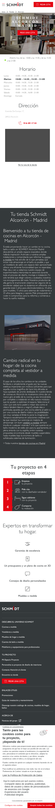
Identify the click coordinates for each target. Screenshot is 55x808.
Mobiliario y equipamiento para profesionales (21, 647)
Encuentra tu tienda (10, 675)
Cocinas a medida (9, 627)
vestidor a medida (31, 422)
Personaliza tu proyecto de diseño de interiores (21, 665)
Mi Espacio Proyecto (10, 660)
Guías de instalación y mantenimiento (17, 700)
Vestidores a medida (10, 632)
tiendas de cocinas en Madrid (32, 443)
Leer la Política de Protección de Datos (22, 775)
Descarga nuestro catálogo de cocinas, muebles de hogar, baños (26, 706)
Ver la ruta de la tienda (27, 165)
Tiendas (11, 12)
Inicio (3, 12)
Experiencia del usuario (17, 792)
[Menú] (3, 4)
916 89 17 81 (30, 123)
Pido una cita (27, 32)
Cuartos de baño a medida (13, 642)
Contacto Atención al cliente (14, 670)
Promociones (7, 695)
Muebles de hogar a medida (13, 637)
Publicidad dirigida (14, 794)
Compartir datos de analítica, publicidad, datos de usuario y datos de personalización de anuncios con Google (27, 787)
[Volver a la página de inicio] (15, 4)
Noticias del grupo (9, 720)
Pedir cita (45, 4)
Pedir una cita (16, 681)
